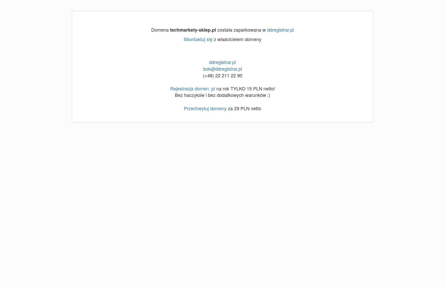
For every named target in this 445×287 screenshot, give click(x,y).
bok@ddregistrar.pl (222, 68)
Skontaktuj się (198, 39)
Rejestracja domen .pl (192, 88)
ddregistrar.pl (280, 29)
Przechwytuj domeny (205, 108)
